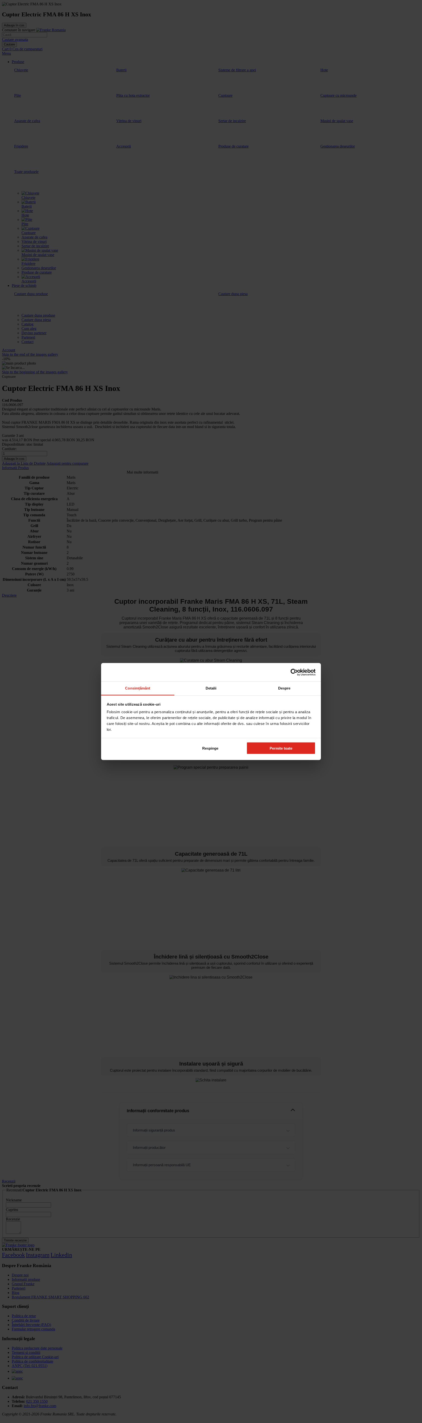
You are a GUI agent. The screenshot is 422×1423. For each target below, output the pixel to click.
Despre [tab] (284, 688)
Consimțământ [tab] (137, 688)
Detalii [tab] (211, 688)
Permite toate (281, 748)
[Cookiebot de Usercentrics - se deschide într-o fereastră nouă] (294, 672)
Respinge (210, 748)
